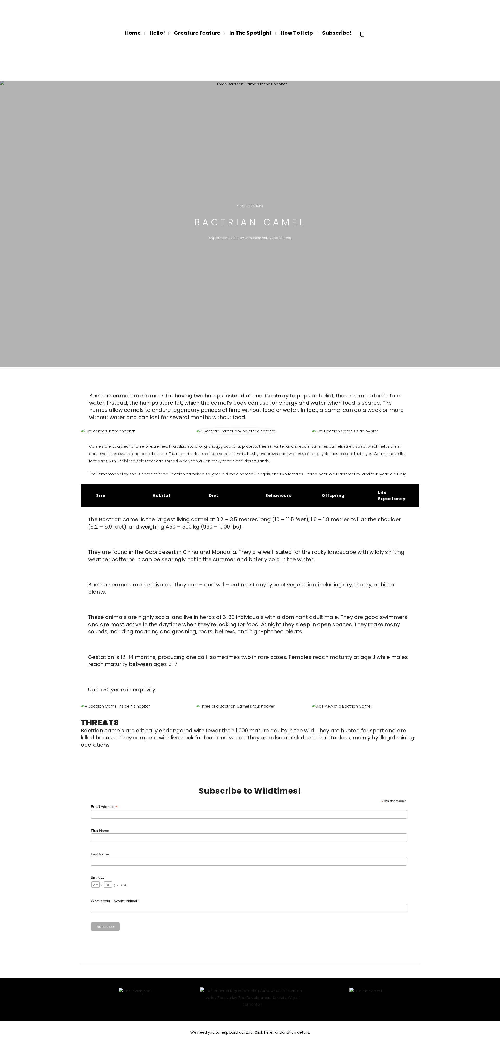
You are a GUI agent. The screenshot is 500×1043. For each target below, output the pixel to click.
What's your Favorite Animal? (115, 901)
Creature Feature (250, 206)
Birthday (97, 877)
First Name (100, 831)
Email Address (104, 806)
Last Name (100, 854)
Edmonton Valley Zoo (261, 238)
